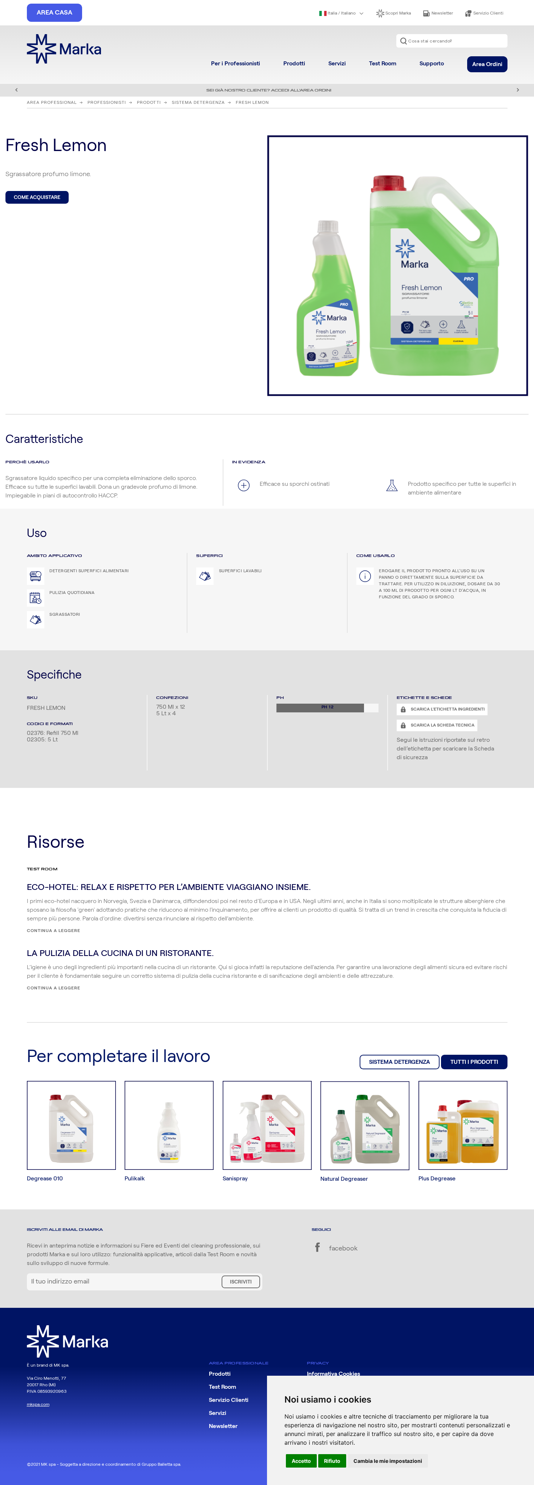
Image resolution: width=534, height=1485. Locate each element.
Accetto (301, 1461)
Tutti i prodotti (474, 1062)
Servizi (337, 63)
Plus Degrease (437, 1178)
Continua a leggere (53, 930)
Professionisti (107, 102)
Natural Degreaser (344, 1179)
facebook (342, 1248)
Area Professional (52, 102)
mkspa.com (38, 1404)
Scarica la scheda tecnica (442, 725)
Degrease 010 (45, 1178)
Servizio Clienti (487, 13)
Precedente (16, 90)
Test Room (382, 63)
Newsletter (441, 13)
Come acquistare (37, 197)
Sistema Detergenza (198, 102)
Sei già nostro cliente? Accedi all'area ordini (268, 90)
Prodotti (294, 63)
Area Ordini (487, 64)
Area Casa (54, 12)
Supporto (432, 63)
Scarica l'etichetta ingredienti (447, 709)
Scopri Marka (397, 13)
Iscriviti (241, 1282)
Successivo (517, 90)
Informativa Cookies (333, 1374)
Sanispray (235, 1178)
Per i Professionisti (235, 63)
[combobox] (451, 41)
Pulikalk (135, 1178)
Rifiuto (332, 1461)
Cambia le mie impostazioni (387, 1461)
